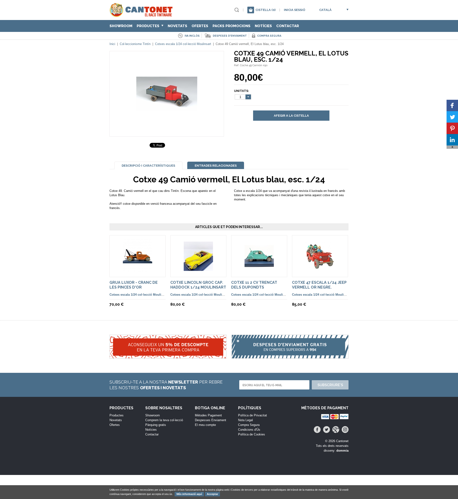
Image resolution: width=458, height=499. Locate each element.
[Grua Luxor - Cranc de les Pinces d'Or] (137, 271)
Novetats (177, 26)
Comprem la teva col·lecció (164, 420)
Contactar (287, 26)
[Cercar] (236, 10)
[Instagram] (345, 429)
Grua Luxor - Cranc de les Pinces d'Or (133, 284)
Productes (148, 26)
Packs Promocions (231, 26)
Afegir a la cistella (291, 115)
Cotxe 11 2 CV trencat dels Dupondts (254, 284)
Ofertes (200, 26)
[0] (250, 10)
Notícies (263, 26)
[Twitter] (326, 429)
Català (325, 10)
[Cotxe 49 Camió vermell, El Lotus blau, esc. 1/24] (166, 128)
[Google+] (335, 429)
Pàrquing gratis (155, 425)
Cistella (265, 10)
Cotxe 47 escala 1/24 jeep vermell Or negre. (319, 284)
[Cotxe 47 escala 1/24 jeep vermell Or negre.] (320, 271)
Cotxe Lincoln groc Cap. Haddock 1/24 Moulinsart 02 (198, 287)
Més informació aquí (189, 494)
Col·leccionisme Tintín (135, 44)
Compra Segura (249, 425)
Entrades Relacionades (216, 165)
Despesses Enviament (210, 420)
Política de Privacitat (252, 415)
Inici (112, 44)
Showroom (120, 26)
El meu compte (205, 425)
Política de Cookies (251, 434)
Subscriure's (330, 385)
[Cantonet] (142, 15)
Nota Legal (245, 420)
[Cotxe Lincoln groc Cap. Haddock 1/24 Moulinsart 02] (198, 271)
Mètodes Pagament (208, 415)
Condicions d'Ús (249, 429)
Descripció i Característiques (148, 165)
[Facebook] (317, 429)
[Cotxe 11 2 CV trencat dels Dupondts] (259, 271)
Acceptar (212, 494)
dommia (342, 450)
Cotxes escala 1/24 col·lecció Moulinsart (183, 44)
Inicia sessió (294, 10)
